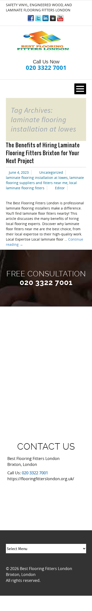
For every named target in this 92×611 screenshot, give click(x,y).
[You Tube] (60, 18)
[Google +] (53, 18)
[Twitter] (38, 18)
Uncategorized (51, 172)
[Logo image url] (43, 40)
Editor (60, 188)
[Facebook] (31, 18)
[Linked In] (45, 18)
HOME (14, 89)
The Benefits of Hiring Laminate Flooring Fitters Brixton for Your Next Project (43, 153)
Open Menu (80, 88)
